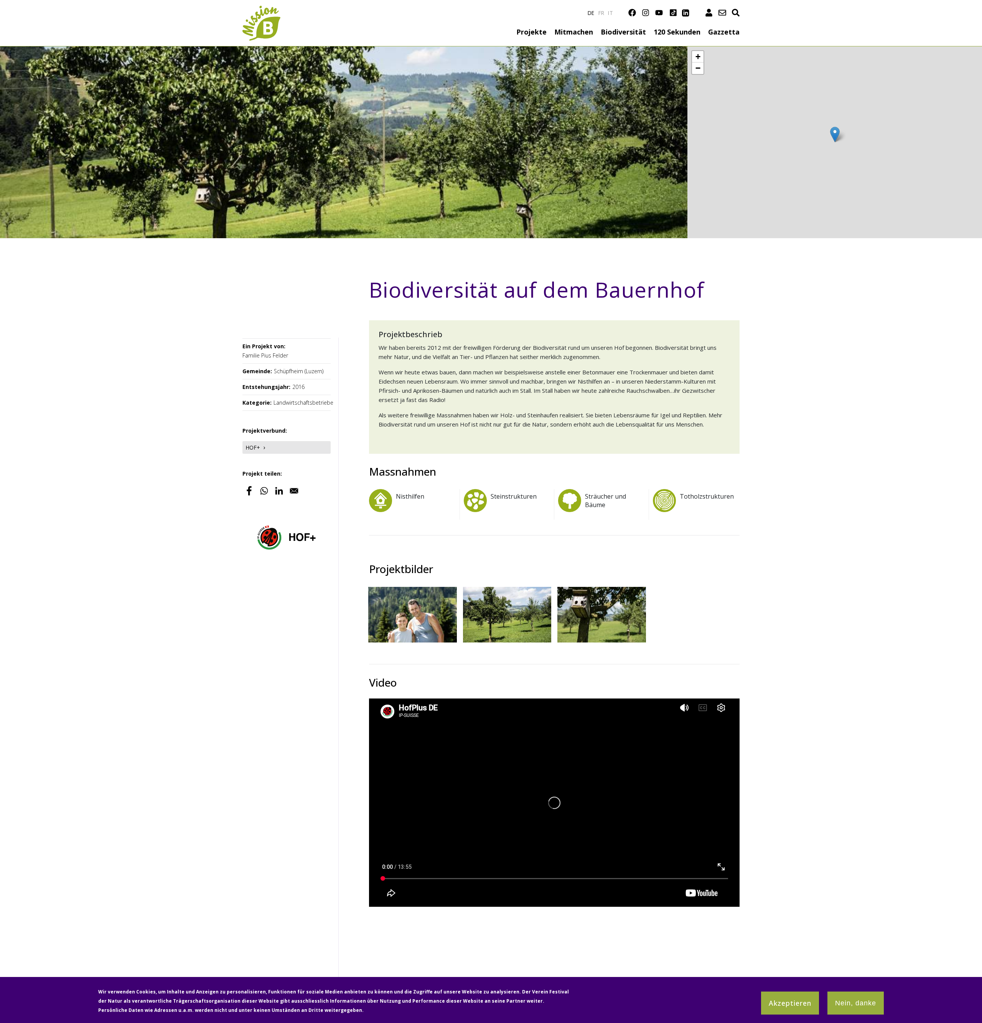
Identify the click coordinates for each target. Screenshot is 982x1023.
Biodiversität (623, 31)
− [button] (697, 68)
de (591, 12)
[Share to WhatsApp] (264, 490)
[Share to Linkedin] (279, 490)
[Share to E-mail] (294, 490)
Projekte (531, 31)
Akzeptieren (790, 1003)
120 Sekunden (677, 31)
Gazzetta (724, 31)
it (610, 12)
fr (601, 12)
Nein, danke (855, 1003)
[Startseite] (261, 10)
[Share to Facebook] (249, 490)
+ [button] (697, 56)
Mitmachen (573, 31)
